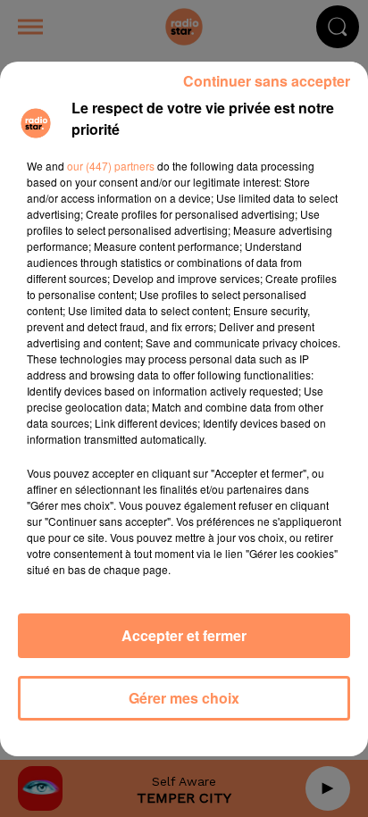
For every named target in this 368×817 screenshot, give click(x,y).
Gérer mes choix (184, 698)
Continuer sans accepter (266, 81)
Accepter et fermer (184, 635)
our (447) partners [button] (111, 165)
